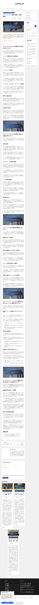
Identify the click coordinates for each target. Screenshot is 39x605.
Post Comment (5, 477)
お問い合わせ (29, 15)
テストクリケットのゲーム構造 (31, 35)
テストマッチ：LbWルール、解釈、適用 (7, 494)
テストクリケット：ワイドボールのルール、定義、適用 (12, 434)
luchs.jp (19, 4)
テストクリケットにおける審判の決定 (9, 12)
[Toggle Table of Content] (11, 43)
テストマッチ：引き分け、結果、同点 (9, 435)
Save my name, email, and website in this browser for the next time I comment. (13, 475)
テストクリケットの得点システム (31, 36)
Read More (3, 527)
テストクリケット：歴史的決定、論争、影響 (13, 540)
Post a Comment (19, 18)
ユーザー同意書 (7, 590)
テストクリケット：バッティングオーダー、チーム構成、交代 (19, 444)
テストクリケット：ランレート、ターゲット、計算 (11, 436)
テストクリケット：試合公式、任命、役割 (19, 494)
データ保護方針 (7, 585)
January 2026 (29, 63)
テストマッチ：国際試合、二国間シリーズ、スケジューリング (8, 444)
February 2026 (29, 61)
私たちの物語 (29, 18)
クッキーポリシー (19, 597)
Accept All (7, 602)
